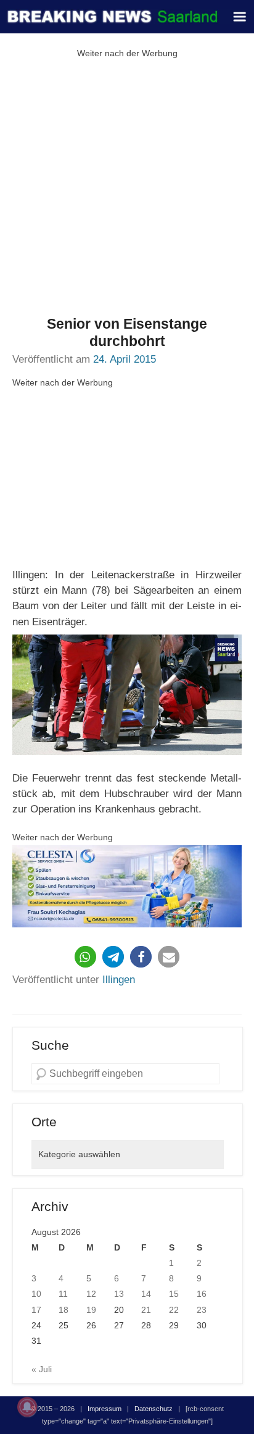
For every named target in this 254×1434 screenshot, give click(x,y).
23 (202, 1310)
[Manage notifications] (27, 1407)
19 (91, 1310)
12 (91, 1294)
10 (36, 1294)
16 (202, 1294)
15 (174, 1294)
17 (36, 1310)
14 (146, 1294)
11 (63, 1294)
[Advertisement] (127, 188)
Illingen (118, 979)
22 (174, 1310)
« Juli (41, 1369)
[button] (85, 957)
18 (63, 1310)
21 (146, 1310)
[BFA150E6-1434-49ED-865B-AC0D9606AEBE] (127, 886)
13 (119, 1294)
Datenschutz (153, 1408)
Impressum (104, 1408)
